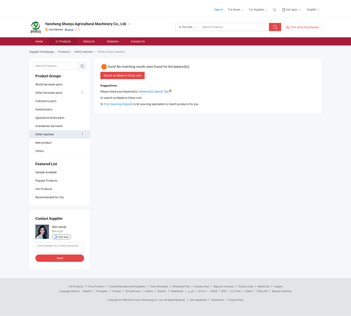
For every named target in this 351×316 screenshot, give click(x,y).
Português (101, 291)
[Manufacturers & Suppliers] (55, 8)
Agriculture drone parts (49, 118)
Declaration (217, 299)
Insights (278, 286)
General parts (43, 109)
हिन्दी (224, 291)
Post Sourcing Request (304, 27)
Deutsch (161, 291)
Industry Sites (201, 286)
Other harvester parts (48, 93)
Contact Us (138, 41)
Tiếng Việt (262, 291)
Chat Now (63, 236)
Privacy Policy (236, 299)
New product (43, 143)
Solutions (113, 41)
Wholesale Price (181, 286)
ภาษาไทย (235, 291)
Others (39, 151)
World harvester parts (49, 84)
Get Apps (291, 9)
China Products (96, 286)
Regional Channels (223, 286)
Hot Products (76, 286)
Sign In (218, 9)
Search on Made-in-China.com (122, 75)
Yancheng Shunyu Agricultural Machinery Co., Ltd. (86, 24)
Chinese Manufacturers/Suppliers (127, 286)
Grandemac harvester (49, 126)
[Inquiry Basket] (275, 9)
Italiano (149, 291)
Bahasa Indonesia (282, 291)
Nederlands (177, 291)
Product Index (245, 286)
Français (116, 291)
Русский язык (133, 291)
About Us (89, 41)
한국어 (202, 291)
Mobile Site (264, 286)
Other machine (44, 134)
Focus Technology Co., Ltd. (149, 299)
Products (65, 41)
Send (60, 258)
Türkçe (248, 291)
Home (39, 41)
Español (87, 291)
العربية (190, 291)
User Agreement (198, 299)
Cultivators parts (45, 101)
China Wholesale (159, 286)
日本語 (213, 291)
